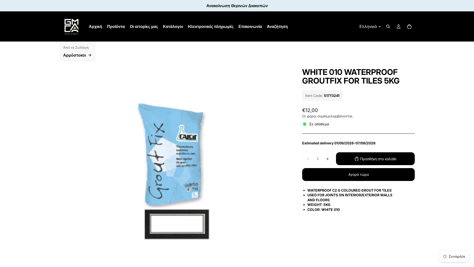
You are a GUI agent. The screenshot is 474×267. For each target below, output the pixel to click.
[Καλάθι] (409, 26)
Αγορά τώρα (358, 174)
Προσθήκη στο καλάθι (378, 159)
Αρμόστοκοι (74, 55)
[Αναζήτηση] (388, 26)
